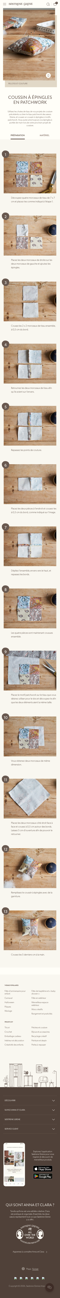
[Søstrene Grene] (21, 4)
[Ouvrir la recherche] (48, 4)
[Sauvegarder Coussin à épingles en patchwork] (48, 75)
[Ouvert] (4, 4)
